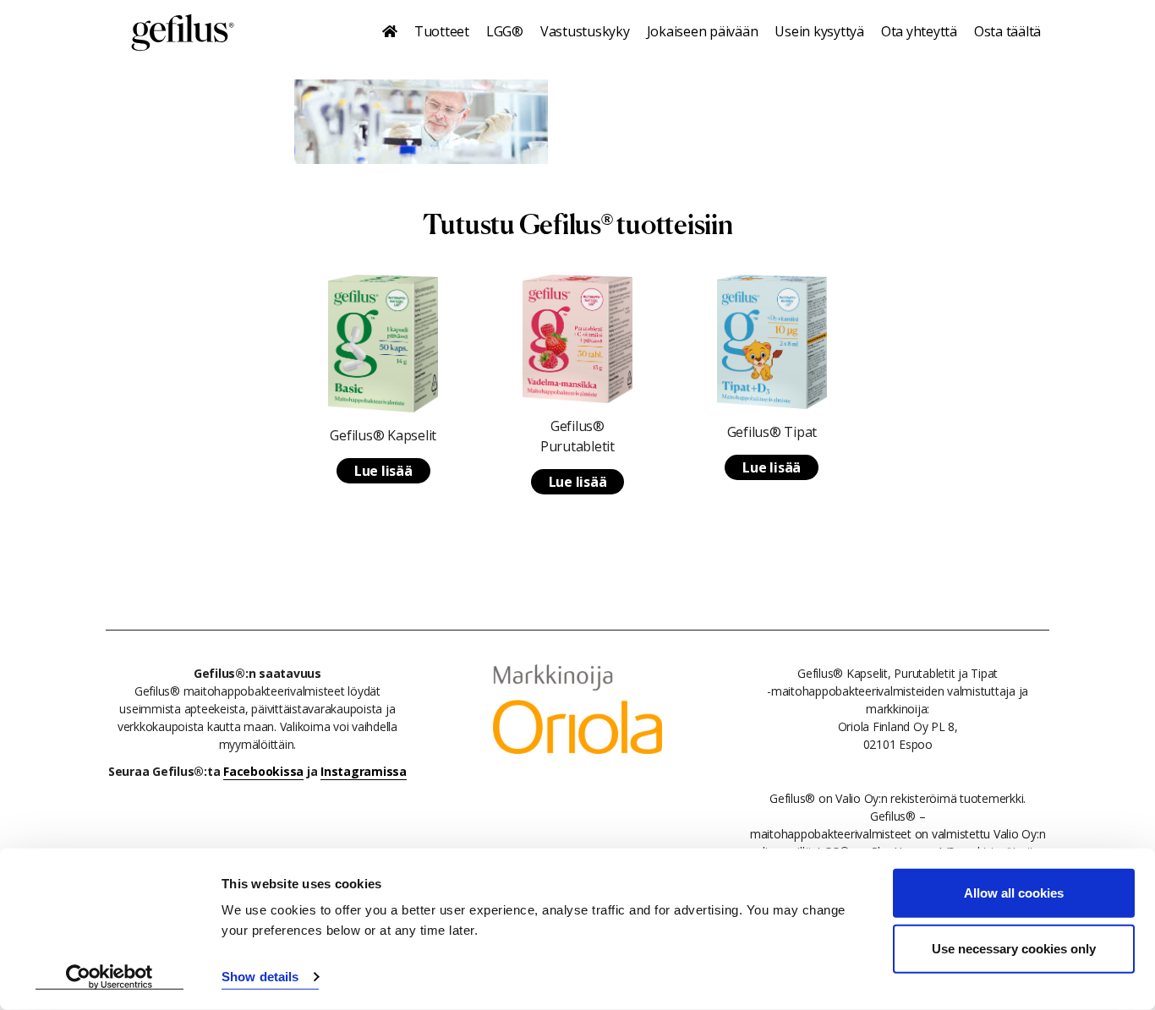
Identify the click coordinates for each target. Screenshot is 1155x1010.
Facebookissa (263, 771)
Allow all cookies (1014, 893)
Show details (260, 976)
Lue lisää (383, 470)
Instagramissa (363, 771)
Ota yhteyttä (919, 31)
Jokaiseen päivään (702, 31)
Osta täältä (1007, 31)
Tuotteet (441, 31)
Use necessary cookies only (1014, 948)
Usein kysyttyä (819, 31)
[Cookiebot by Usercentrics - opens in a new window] (109, 977)
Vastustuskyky (585, 31)
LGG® (504, 31)
